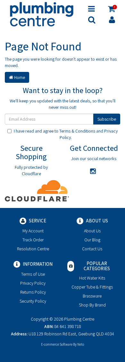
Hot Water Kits (92, 278)
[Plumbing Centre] (42, 14)
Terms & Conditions (77, 131)
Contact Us (92, 249)
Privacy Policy (33, 283)
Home (19, 77)
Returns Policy (33, 292)
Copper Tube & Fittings (92, 287)
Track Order (33, 240)
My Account (33, 231)
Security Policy (33, 301)
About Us (92, 231)
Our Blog (92, 240)
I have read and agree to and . (66, 134)
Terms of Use (33, 274)
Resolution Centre (33, 249)
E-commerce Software (56, 344)
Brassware (92, 296)
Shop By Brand (92, 305)
